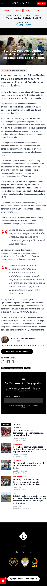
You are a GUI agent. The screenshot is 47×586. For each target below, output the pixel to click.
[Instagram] (30, 552)
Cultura (38, 10)
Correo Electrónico (12, 397)
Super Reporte (23, 47)
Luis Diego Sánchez (20, 438)
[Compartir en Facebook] (8, 362)
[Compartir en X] (14, 362)
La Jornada (17, 428)
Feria (27, 368)
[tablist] (23, 424)
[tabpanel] (23, 468)
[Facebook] (16, 552)
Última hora (7, 10)
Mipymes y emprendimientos (12, 368)
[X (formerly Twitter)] (23, 552)
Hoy (14, 493)
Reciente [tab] (6, 424)
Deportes (28, 10)
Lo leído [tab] (16, 424)
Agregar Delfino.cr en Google (15, 352)
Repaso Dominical (20, 477)
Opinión (18, 10)
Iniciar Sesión (41, 3)
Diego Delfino (17, 487)
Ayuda (23, 546)
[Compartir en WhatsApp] (2, 361)
